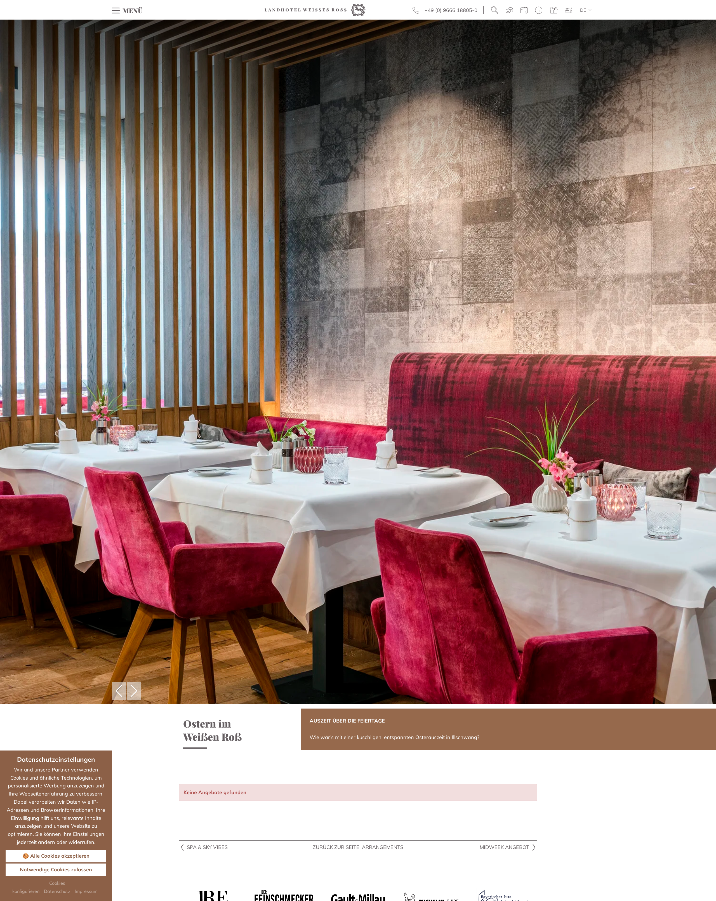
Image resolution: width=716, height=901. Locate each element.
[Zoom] (358, 362)
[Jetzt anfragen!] (509, 11)
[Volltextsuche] (494, 10)
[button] (119, 691)
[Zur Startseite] (315, 9)
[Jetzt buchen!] (524, 11)
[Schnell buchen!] (539, 11)
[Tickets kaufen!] (569, 11)
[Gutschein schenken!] (554, 11)
